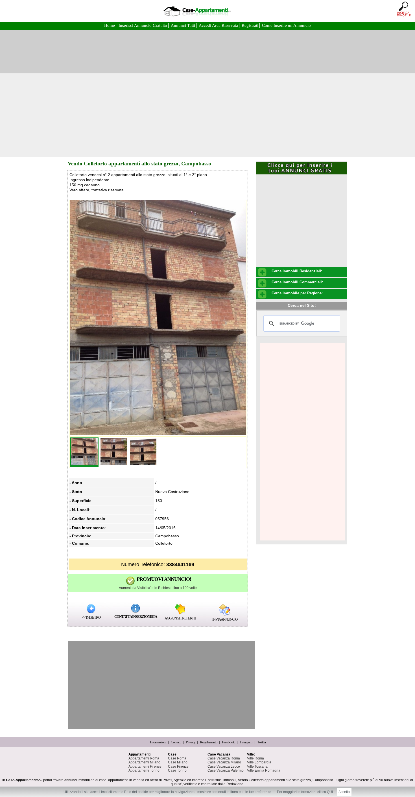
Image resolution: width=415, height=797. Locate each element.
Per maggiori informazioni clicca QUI (305, 792)
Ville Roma (255, 758)
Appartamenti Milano (144, 762)
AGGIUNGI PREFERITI (180, 618)
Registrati (250, 25)
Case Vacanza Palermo (225, 770)
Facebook (228, 742)
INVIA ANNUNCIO (224, 619)
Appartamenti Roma (143, 758)
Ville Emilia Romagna (263, 770)
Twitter (261, 742)
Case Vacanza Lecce (223, 766)
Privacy (191, 742)
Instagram (246, 742)
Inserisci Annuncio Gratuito (143, 25)
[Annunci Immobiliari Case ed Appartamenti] (197, 18)
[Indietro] (91, 608)
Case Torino (177, 770)
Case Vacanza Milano (224, 762)
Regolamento (209, 742)
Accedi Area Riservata (219, 25)
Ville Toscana (257, 766)
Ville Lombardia (259, 762)
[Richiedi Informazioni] (135, 608)
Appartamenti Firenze (144, 766)
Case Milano (177, 762)
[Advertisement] (207, 115)
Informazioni (158, 742)
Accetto (344, 792)
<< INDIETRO (91, 617)
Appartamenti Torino (144, 770)
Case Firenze (178, 766)
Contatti (176, 742)
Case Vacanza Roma (223, 758)
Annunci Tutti (183, 25)
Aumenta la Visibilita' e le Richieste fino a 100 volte (158, 588)
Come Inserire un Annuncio (286, 25)
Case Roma (177, 758)
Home (110, 25)
